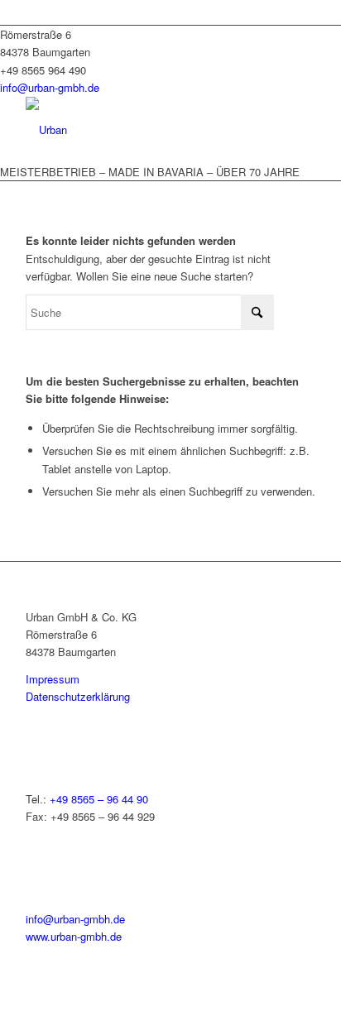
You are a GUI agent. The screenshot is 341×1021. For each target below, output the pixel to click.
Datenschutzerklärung (78, 696)
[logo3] (141, 130)
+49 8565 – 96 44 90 (99, 799)
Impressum (52, 679)
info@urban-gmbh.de (49, 87)
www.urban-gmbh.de (74, 936)
